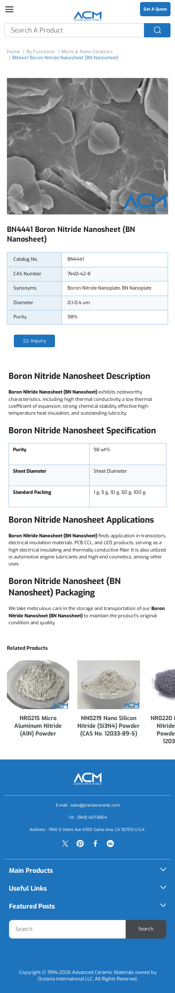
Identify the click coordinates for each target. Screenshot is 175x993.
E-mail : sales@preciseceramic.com (88, 805)
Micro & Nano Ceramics (87, 52)
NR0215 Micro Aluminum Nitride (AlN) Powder (38, 726)
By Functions (40, 52)
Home (13, 52)
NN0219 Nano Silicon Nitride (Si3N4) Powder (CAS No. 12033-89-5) (108, 726)
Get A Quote (155, 9)
